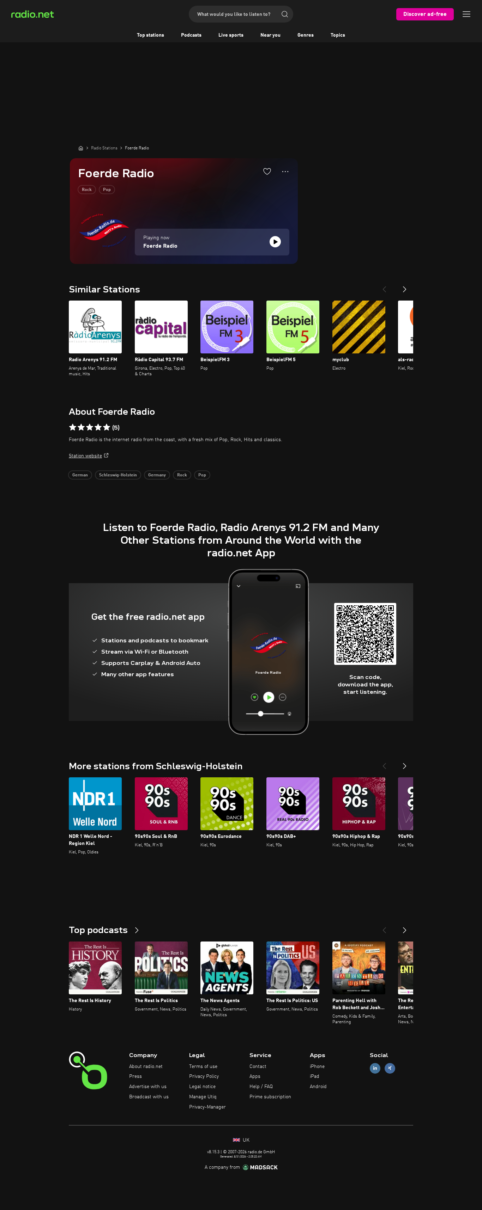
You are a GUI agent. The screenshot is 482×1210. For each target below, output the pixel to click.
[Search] (285, 14)
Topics (338, 35)
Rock (87, 190)
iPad (314, 1076)
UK (245, 1140)
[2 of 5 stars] (81, 427)
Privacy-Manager (207, 1107)
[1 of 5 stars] (72, 427)
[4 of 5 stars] (98, 427)
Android (318, 1086)
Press (135, 1076)
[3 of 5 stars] (89, 427)
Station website (85, 455)
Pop (107, 190)
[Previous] (384, 286)
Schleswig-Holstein (118, 475)
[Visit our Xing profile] (390, 1068)
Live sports (230, 35)
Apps (254, 1076)
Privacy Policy (204, 1076)
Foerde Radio (160, 246)
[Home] (81, 148)
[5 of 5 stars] (106, 427)
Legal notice (202, 1086)
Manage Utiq (203, 1096)
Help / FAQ (261, 1086)
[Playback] (275, 241)
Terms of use (203, 1066)
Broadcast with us (149, 1096)
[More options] (285, 171)
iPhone (317, 1066)
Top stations (150, 35)
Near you (270, 35)
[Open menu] (466, 14)
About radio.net (146, 1066)
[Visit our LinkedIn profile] (375, 1068)
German (80, 475)
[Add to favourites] (267, 171)
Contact (257, 1066)
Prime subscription (270, 1096)
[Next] (404, 286)
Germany (157, 475)
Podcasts (191, 35)
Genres (305, 35)
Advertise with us (148, 1086)
